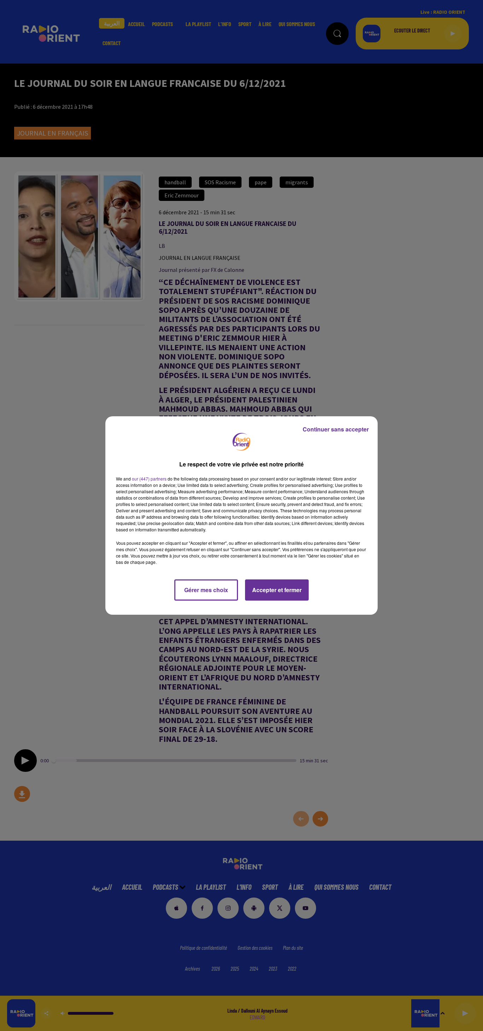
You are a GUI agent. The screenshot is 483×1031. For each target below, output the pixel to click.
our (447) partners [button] (149, 479)
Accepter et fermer (277, 590)
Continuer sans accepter (336, 429)
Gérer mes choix (206, 590)
